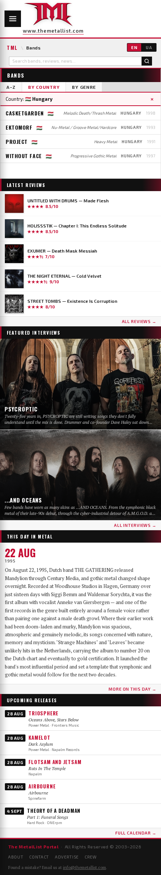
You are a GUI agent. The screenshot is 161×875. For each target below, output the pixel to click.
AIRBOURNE (41, 786)
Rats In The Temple (47, 768)
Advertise (67, 856)
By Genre (84, 87)
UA (149, 47)
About (15, 856)
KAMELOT (39, 737)
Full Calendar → (136, 832)
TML (12, 47)
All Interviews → (135, 525)
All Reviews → (139, 321)
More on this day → (133, 689)
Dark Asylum (40, 744)
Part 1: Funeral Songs (47, 817)
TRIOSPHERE (43, 713)
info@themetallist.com (84, 867)
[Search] (147, 61)
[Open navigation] (12, 18)
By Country (44, 87)
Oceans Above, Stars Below (53, 719)
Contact (39, 856)
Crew (91, 856)
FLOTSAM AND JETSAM (54, 762)
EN (134, 47)
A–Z (11, 87)
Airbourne (38, 793)
